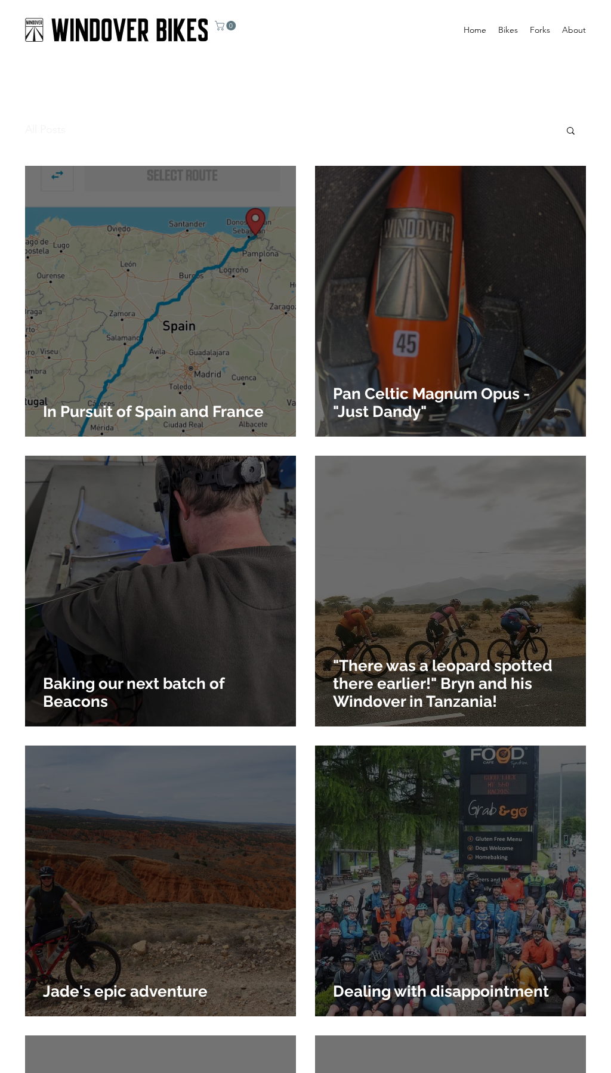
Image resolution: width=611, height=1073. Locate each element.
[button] (226, 25)
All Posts (45, 129)
